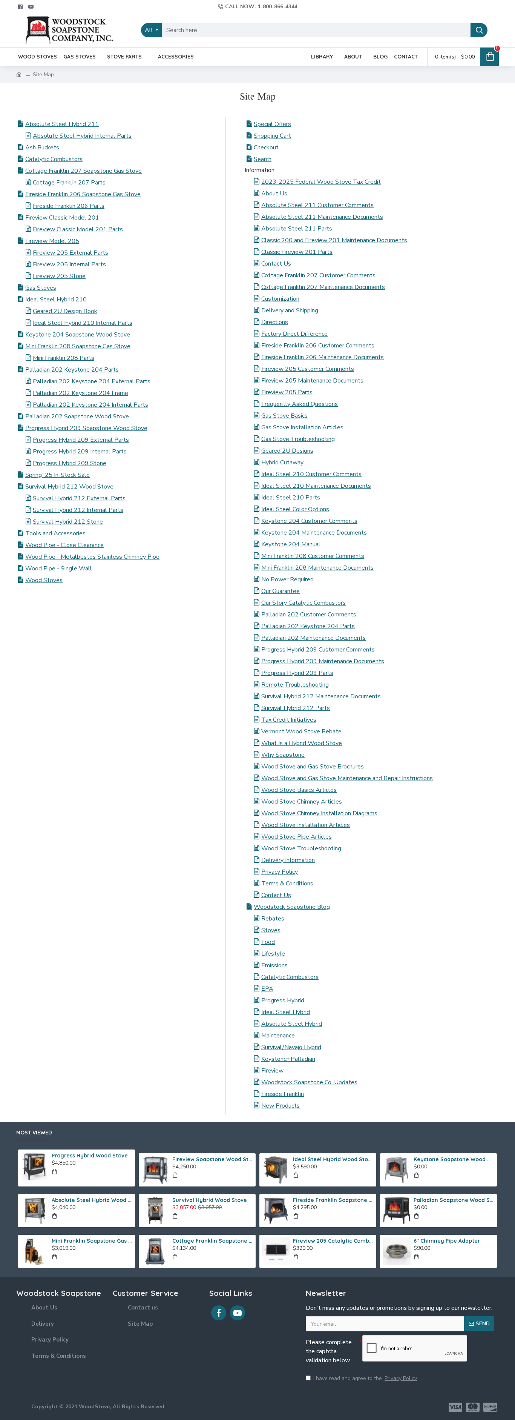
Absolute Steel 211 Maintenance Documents (322, 217)
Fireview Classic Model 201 (62, 218)
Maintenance (278, 1035)
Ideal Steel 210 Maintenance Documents (316, 486)
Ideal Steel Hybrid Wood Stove (333, 1159)
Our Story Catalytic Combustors (303, 603)
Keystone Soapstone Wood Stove (454, 1159)
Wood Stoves (44, 580)
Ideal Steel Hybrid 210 (56, 299)
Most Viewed (34, 1133)
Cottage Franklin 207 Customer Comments (318, 275)
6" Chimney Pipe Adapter (447, 1240)
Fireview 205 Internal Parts (69, 264)
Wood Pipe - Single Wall (58, 568)
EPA (267, 989)
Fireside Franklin (282, 1094)
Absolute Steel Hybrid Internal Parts (82, 136)
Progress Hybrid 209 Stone (69, 463)
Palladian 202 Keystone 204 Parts (72, 370)
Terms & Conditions (287, 883)
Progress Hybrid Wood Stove (90, 1155)
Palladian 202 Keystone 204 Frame (80, 393)
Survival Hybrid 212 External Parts (79, 498)
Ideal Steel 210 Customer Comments (311, 474)
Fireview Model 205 (52, 241)
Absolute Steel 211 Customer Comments (317, 205)
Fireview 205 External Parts (70, 253)
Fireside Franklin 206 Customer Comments (317, 345)
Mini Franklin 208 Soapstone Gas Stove (77, 346)
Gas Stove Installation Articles (302, 427)
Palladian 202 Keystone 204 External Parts (91, 381)
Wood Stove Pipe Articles (296, 837)
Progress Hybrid (282, 1000)
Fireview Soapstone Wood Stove (212, 1159)
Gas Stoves (40, 288)
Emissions (274, 965)
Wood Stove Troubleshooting (301, 848)
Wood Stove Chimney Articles (301, 802)
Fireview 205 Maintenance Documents (312, 381)
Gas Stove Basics (284, 416)
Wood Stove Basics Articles (299, 790)
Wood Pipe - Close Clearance (64, 545)
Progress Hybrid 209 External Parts (81, 440)
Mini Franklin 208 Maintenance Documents (317, 568)
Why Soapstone (283, 755)
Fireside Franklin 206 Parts (68, 206)
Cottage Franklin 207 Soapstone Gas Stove (83, 171)
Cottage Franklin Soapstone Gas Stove (212, 1240)
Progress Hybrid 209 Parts (297, 673)
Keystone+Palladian (288, 1059)
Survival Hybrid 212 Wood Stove (69, 487)
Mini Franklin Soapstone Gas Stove (92, 1240)
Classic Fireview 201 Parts (297, 252)
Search (262, 159)
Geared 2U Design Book (65, 311)
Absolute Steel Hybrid (291, 1024)
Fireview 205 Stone (59, 276)
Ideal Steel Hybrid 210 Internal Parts (82, 323)
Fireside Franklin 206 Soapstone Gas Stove (83, 194)
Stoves (270, 930)
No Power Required (287, 579)
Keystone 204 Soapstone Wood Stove (77, 334)
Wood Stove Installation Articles (305, 825)
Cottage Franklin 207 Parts (69, 182)
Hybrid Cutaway (282, 462)
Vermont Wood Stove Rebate (301, 731)
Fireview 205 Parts (287, 392)
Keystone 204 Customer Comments (309, 521)
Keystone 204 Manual (290, 544)
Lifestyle (273, 954)
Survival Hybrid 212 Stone (68, 522)
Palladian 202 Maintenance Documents (313, 638)
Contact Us (276, 264)
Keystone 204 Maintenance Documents (314, 533)
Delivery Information (288, 860)
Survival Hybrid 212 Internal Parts (78, 510)
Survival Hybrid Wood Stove (209, 1200)
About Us (274, 193)
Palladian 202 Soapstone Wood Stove (77, 416)
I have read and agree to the (365, 1378)
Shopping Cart (272, 136)
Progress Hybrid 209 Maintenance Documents (322, 661)
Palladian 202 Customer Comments (308, 614)
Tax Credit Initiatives (288, 720)
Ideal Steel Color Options (295, 509)
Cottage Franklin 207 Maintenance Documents (323, 287)
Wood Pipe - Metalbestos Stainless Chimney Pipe (92, 557)
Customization (280, 299)
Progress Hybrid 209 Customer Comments (318, 649)
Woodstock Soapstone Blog (292, 907)
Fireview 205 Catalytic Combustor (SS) (333, 1240)
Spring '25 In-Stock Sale (57, 475)
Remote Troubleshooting (295, 685)
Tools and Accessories (55, 533)
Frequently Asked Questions (299, 404)
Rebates (272, 918)
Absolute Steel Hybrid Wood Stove (92, 1200)
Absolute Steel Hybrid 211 (62, 124)
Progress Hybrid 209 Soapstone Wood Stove (86, 428)
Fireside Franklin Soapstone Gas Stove (333, 1200)
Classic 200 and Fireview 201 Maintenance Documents (334, 240)
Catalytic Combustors (54, 159)
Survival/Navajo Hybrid (291, 1047)
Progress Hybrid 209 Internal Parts (80, 451)
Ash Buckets (42, 147)
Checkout (266, 147)
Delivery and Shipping (289, 310)
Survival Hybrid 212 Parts (295, 708)
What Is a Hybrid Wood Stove (301, 743)
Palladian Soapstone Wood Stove (454, 1200)
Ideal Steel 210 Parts (290, 497)
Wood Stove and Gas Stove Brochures (312, 766)
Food (268, 942)
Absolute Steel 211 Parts (296, 228)
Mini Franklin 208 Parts (63, 358)
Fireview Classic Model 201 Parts (78, 229)
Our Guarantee (280, 591)
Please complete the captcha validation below (329, 1351)
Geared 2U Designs (287, 451)
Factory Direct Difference (294, 334)
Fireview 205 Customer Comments (307, 369)
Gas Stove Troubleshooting (298, 439)
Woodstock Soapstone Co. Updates (309, 1082)
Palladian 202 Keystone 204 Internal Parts (90, 405)
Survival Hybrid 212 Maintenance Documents (321, 696)
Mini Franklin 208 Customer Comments (312, 556)
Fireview (272, 1071)
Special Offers (272, 124)
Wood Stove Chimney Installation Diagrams (319, 813)
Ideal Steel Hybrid (285, 1012)
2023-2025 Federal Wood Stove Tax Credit (321, 182)
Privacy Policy (279, 872)
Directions (274, 322)
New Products (280, 1106)
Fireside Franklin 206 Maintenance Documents (322, 357)
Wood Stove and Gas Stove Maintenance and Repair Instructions (347, 778)
